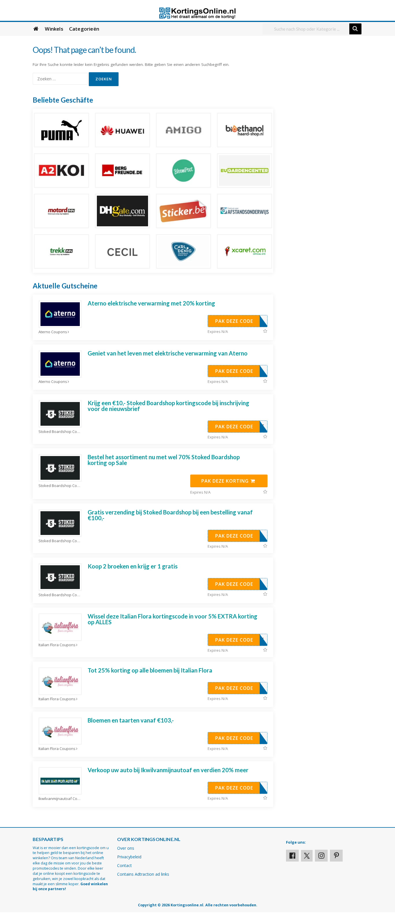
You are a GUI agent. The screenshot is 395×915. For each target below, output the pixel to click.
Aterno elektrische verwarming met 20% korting (151, 303)
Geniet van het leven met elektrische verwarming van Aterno (168, 353)
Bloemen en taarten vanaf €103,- (131, 720)
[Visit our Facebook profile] (292, 856)
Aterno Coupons (52, 331)
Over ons (125, 848)
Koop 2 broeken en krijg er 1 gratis (133, 566)
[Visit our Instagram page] (321, 856)
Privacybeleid (129, 857)
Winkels (54, 28)
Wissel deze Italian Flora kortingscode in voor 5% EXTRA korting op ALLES (172, 619)
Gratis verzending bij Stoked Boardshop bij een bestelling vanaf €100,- (170, 515)
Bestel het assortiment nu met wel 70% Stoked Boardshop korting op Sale (164, 459)
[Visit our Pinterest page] (336, 856)
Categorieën (84, 28)
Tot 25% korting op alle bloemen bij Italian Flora (150, 670)
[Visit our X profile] (307, 856)
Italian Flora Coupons (56, 644)
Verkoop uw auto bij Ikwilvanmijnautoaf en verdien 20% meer (168, 769)
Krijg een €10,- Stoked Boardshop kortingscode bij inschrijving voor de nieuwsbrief (168, 405)
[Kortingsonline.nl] (197, 12)
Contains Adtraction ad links (143, 874)
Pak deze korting (225, 481)
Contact (124, 865)
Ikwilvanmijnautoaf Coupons (60, 798)
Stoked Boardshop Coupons (60, 431)
